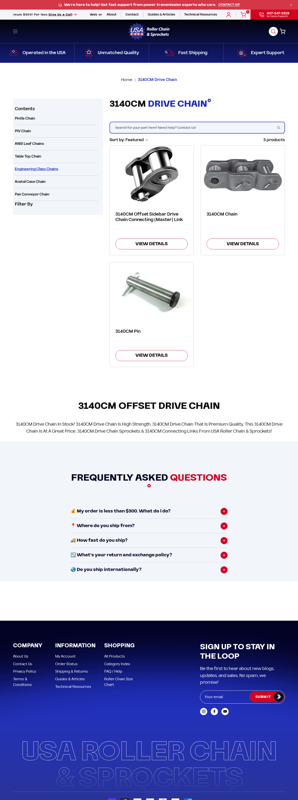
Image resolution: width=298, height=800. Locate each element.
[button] (273, 31)
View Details (151, 244)
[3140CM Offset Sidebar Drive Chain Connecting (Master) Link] (152, 174)
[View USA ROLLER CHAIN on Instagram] (203, 711)
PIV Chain (23, 131)
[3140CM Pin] (152, 290)
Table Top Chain (28, 156)
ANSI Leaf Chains (29, 143)
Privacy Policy (24, 671)
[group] (149, 5)
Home (126, 79)
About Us (20, 656)
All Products (114, 656)
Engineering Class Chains (36, 169)
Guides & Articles (70, 679)
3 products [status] (274, 140)
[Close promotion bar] (291, 5)
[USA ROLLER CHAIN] (149, 31)
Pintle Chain (25, 118)
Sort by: (127, 140)
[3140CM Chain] (243, 174)
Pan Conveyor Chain (32, 194)
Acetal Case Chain (30, 181)
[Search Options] (280, 128)
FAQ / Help (113, 671)
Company (27, 645)
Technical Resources (73, 686)
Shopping (119, 645)
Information (75, 645)
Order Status (66, 663)
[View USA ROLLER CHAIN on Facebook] (214, 711)
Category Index (117, 663)
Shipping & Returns (71, 671)
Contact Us (22, 663)
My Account (65, 656)
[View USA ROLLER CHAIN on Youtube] (225, 711)
